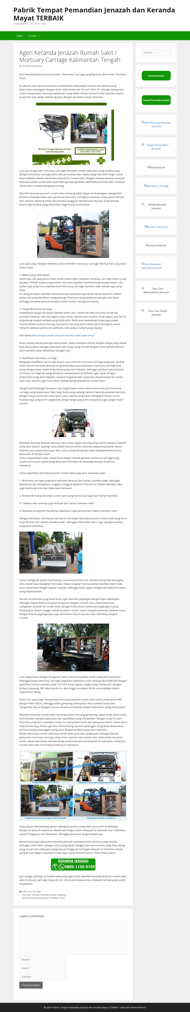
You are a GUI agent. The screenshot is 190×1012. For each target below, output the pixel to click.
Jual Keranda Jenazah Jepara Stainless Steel (44, 897)
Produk (32, 35)
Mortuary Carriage (32, 891)
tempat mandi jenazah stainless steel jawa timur (65, 335)
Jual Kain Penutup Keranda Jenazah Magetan (44, 894)
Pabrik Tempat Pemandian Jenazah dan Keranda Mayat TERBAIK (94, 13)
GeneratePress (138, 1007)
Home (19, 35)
